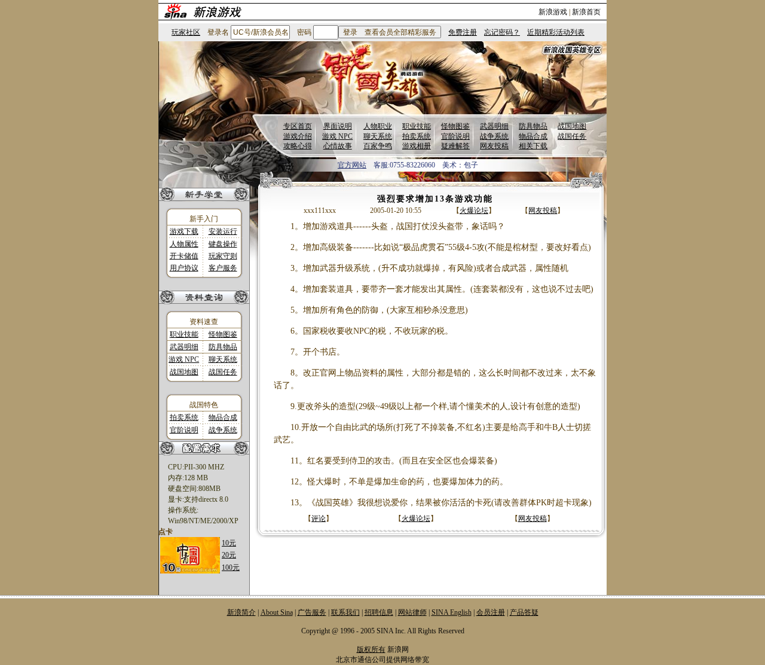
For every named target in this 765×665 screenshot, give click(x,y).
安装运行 (223, 231)
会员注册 (490, 612)
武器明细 (494, 126)
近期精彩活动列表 (556, 32)
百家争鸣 (377, 146)
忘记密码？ (502, 32)
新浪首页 (586, 12)
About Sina (277, 612)
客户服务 (223, 268)
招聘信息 (379, 612)
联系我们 (345, 612)
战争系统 (494, 136)
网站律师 (412, 612)
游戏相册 (416, 146)
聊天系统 (377, 136)
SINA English (452, 612)
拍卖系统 (416, 136)
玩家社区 (186, 32)
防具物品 (533, 126)
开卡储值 (184, 256)
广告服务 (312, 612)
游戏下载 (184, 231)
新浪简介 (241, 612)
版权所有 (371, 649)
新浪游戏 (552, 12)
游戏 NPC (337, 136)
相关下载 (533, 146)
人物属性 (184, 244)
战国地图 (572, 126)
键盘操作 (223, 244)
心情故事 (337, 146)
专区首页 (297, 126)
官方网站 (352, 165)
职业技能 (416, 126)
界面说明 (337, 126)
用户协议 (184, 268)
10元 (229, 543)
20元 (229, 555)
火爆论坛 (474, 210)
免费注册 (462, 32)
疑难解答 (455, 146)
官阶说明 (455, 136)
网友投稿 (494, 146)
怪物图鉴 (455, 126)
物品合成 (533, 136)
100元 (231, 567)
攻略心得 (297, 146)
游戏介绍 (297, 136)
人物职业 (377, 126)
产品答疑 (524, 612)
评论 (318, 518)
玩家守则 (223, 256)
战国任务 (572, 136)
